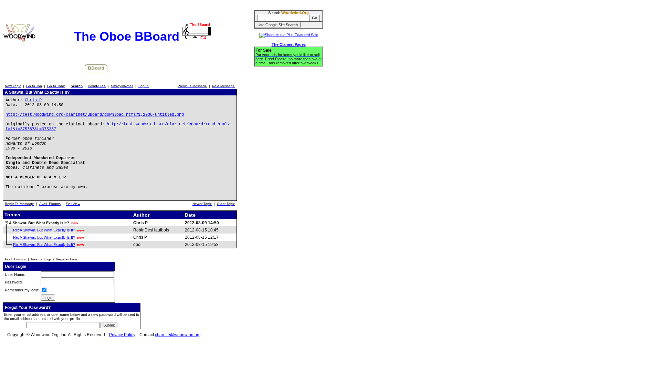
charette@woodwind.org (178, 334)
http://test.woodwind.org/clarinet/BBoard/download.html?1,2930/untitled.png (95, 114)
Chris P (33, 100)
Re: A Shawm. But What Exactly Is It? (44, 230)
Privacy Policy (122, 334)
